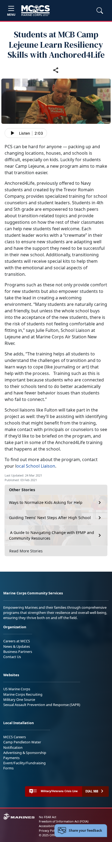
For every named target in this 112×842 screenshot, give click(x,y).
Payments (11, 757)
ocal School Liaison (35, 466)
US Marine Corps (16, 688)
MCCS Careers (14, 736)
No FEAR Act (47, 817)
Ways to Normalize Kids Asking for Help (45, 502)
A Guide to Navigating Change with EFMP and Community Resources (51, 535)
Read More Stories (26, 550)
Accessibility (47, 826)
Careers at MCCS (16, 641)
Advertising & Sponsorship (24, 752)
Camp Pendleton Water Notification (22, 745)
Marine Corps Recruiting (22, 694)
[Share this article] (56, 69)
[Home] (35, 10)
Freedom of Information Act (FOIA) (63, 821)
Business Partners (17, 651)
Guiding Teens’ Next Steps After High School (50, 517)
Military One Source (19, 699)
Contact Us (12, 656)
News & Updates (16, 646)
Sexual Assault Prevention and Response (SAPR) (41, 704)
